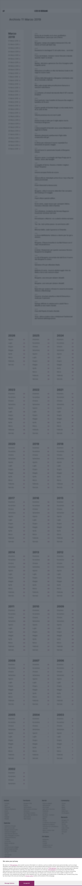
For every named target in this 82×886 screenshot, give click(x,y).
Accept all (27, 883)
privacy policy (29, 876)
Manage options (9, 883)
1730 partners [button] (14, 865)
